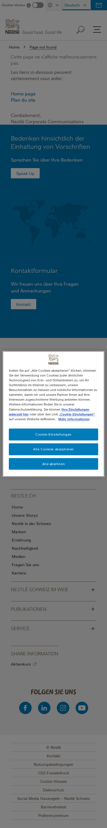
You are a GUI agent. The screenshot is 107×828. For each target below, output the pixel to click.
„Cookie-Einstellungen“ (77, 414)
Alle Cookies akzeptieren (53, 449)
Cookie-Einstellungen (53, 434)
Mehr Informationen (74, 419)
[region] (53, 414)
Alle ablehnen (53, 464)
